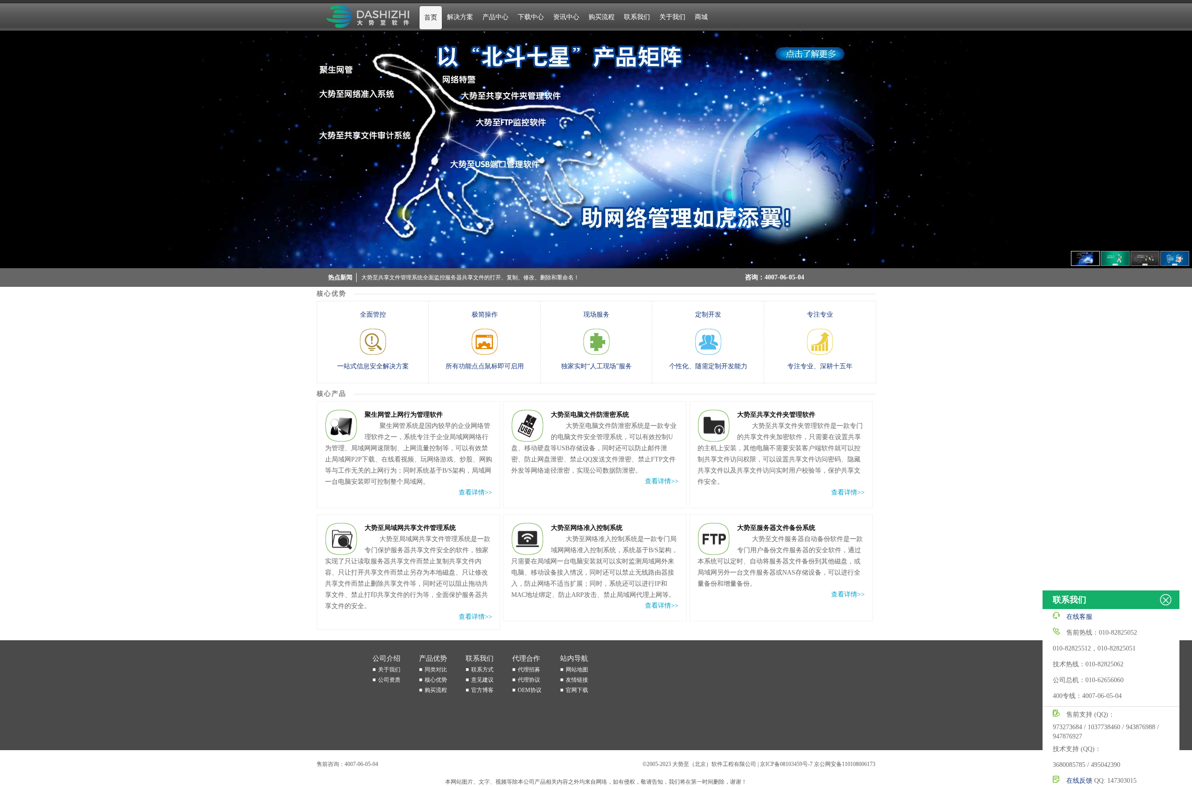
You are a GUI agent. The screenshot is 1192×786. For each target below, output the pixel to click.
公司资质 (389, 680)
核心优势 (436, 680)
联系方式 (482, 669)
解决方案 (460, 17)
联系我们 (637, 17)
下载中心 (531, 17)
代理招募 (529, 669)
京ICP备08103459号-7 (786, 764)
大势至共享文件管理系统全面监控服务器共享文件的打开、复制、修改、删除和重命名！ (470, 277)
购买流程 (602, 17)
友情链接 (577, 680)
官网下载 (577, 690)
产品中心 (495, 17)
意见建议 (482, 680)
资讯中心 (566, 17)
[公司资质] (596, 149)
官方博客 (482, 690)
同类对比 (436, 669)
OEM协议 (530, 690)
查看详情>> (475, 492)
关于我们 (672, 17)
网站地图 (577, 669)
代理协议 (529, 680)
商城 (701, 17)
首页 (430, 17)
